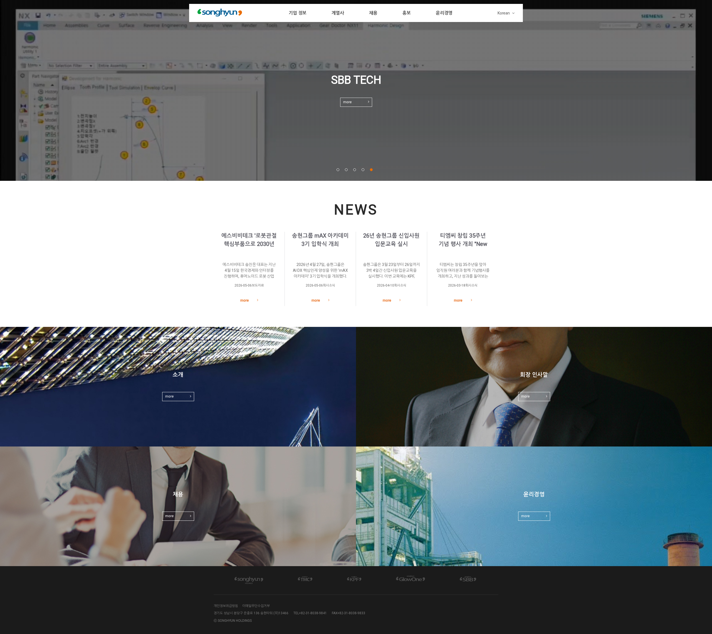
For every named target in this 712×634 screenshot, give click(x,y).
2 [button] (346, 169)
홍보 (406, 13)
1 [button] (338, 169)
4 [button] (363, 169)
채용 (373, 13)
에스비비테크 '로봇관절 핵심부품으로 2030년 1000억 (249, 244)
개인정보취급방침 (226, 606)
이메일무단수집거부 (256, 606)
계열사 (338, 13)
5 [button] (371, 169)
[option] (356, 90)
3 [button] (355, 169)
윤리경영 (444, 13)
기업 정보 (297, 13)
